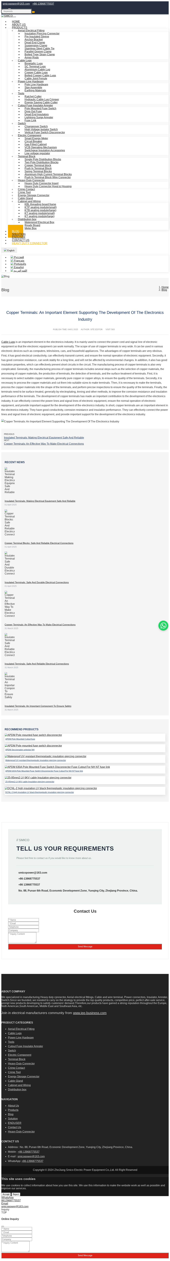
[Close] (2, 1226)
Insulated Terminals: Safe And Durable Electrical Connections (37, 582)
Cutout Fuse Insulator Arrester (25, 1046)
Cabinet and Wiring (19, 1085)
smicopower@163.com (16, 3)
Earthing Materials (35, 90)
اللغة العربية (20, 270)
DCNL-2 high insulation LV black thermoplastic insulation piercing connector (39, 792)
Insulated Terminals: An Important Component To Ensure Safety (38, 706)
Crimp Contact (16, 1067)
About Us (13, 1105)
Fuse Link (30, 120)
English (10, 250)
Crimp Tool (14, 1072)
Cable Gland (15, 1080)
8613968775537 (11, 1200)
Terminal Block (16, 1059)
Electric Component (19, 1054)
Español (18, 267)
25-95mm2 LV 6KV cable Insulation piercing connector (29, 782)
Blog (10, 1114)
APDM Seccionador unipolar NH (20, 750)
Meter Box (31, 228)
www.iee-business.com (90, 1013)
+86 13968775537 (29, 884)
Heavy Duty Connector (29, 243)
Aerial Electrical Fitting (21, 1029)
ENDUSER (14, 1123)
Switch (12, 1050)
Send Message (85, 946)
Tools (21, 93)
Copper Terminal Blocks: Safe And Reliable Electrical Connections (39, 543)
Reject (16, 1194)
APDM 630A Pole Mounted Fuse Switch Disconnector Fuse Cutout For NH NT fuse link (44, 771)
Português (19, 264)
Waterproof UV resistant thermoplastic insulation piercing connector (35, 760)
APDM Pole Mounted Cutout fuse (20, 739)
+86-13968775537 (43, 3)
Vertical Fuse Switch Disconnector (45, 132)
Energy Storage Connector (23, 1076)
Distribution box (17, 1089)
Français (18, 260)
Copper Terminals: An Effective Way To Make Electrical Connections (44, 443)
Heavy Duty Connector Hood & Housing (48, 186)
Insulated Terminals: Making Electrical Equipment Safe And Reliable (44, 437)
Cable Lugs (8, 342)
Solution (13, 1118)
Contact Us (14, 1127)
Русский (18, 257)
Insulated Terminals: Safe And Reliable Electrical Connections (37, 663)
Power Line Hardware (21, 1037)
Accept (6, 1194)
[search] (33, 12)
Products (13, 1110)
